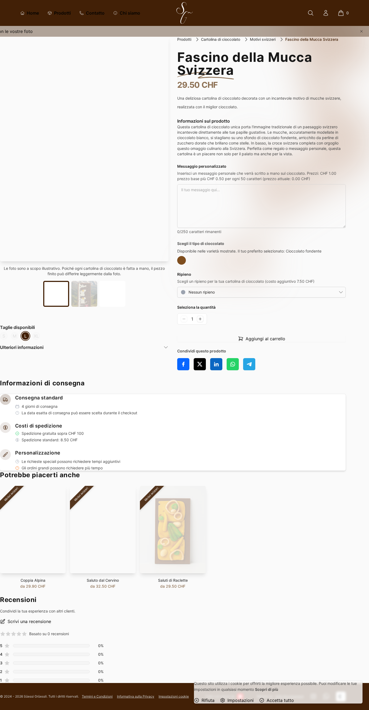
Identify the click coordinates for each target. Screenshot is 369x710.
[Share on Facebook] (183, 364)
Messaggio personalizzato (201, 166)
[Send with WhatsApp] (233, 364)
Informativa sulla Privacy (135, 696)
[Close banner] (361, 31)
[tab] (56, 294)
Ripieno (184, 274)
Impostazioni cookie (174, 696)
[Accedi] (325, 13)
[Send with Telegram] (249, 364)
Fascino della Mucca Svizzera (311, 39)
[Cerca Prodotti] (310, 13)
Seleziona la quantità (196, 307)
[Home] (184, 13)
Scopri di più (266, 689)
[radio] (181, 260)
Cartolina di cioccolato (220, 39)
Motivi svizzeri (263, 39)
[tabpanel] (84, 149)
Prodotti (184, 39)
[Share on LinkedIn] (216, 364)
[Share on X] (200, 364)
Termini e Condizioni (97, 696)
